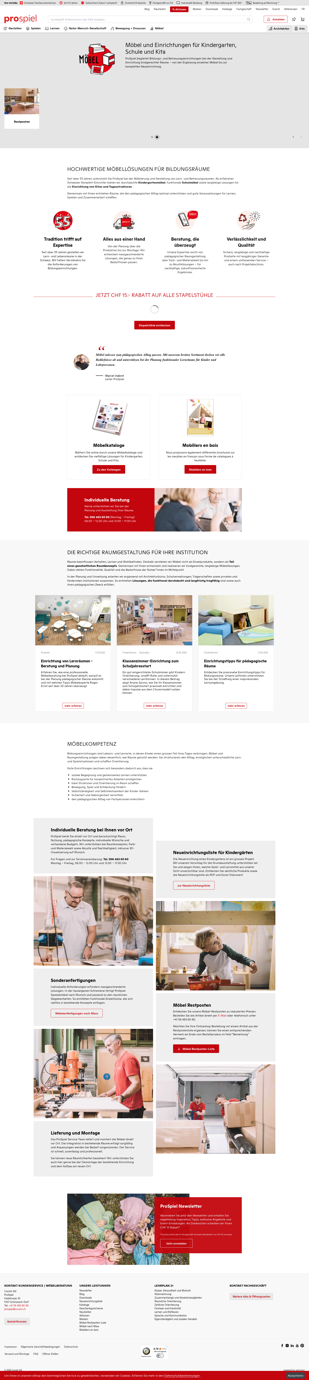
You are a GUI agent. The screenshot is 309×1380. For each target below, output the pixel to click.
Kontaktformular (17, 1321)
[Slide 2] (157, 137)
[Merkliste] (294, 19)
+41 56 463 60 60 (19, 1305)
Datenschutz (71, 1346)
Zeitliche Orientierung (166, 1304)
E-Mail (222, 1015)
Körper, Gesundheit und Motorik (172, 1290)
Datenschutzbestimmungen (182, 1375)
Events (276, 9)
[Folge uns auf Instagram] (287, 1345)
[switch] (160, 1356)
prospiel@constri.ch (15, 1309)
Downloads (212, 9)
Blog (146, 9)
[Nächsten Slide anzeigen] (300, 109)
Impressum (10, 1346)
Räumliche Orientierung (167, 1301)
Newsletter (262, 9)
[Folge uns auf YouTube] (297, 1345)
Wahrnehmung (162, 1294)
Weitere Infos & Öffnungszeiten (251, 1296)
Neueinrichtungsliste (90, 1301)
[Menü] (167, 1347)
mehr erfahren (73, 705)
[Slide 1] (151, 137)
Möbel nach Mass (89, 1326)
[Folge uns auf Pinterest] (302, 1345)
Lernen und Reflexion (166, 1311)
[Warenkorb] (302, 19)
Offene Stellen (50, 1353)
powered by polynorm (294, 1369)
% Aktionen (179, 9)
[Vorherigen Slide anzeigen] (293, 136)
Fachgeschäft (243, 9)
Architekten (281, 28)
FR (303, 9)
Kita (301, 28)
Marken (197, 9)
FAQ (35, 1353)
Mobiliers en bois (88, 1329)
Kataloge (227, 9)
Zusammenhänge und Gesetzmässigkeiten (178, 1297)
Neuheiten (160, 9)
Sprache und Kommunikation (170, 1315)
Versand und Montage (16, 1353)
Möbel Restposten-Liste (92, 1322)
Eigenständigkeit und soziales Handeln (175, 1319)
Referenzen (290, 9)
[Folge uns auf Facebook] (282, 1345)
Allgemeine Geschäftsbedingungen (40, 1346)
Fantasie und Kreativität (167, 1308)
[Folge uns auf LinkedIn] (292, 1345)
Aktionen (84, 1315)
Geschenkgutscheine (91, 1308)
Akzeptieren (295, 1375)
